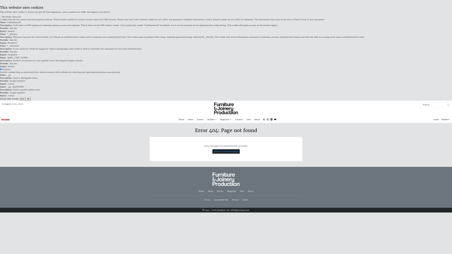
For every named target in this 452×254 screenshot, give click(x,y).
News (190, 119)
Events (200, 119)
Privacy (235, 200)
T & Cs (207, 200)
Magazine (231, 191)
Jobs (249, 119)
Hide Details (12, 99)
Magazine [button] (225, 119)
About (257, 119)
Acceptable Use (221, 200)
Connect (239, 119)
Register (445, 119)
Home (181, 119)
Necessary (11, 17)
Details (3, 99)
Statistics (6, 69)
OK (28, 99)
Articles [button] (211, 119)
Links (245, 200)
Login (436, 119)
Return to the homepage (226, 151)
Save (22, 99)
